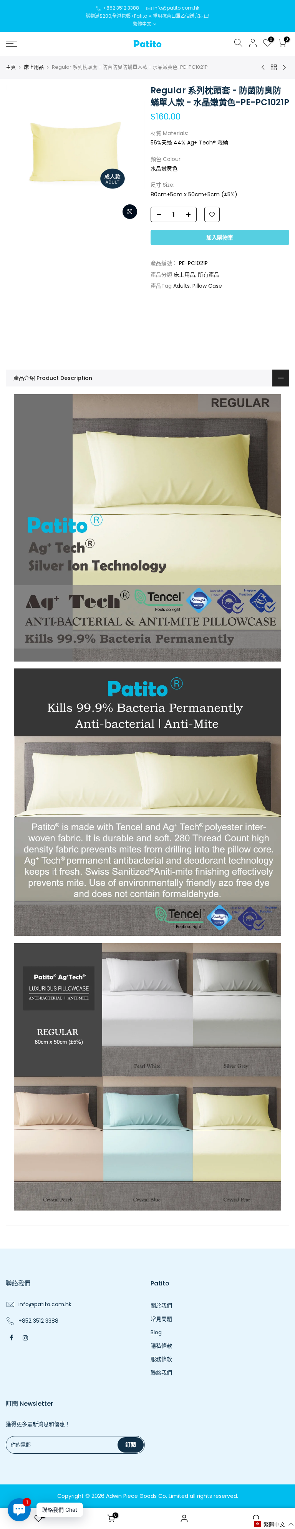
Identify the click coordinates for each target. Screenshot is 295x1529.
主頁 (11, 67)
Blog (156, 1332)
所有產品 (208, 275)
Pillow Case (207, 286)
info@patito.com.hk (176, 8)
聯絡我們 (161, 1372)
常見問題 (161, 1319)
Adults (181, 286)
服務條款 (161, 1359)
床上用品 (34, 67)
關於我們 (161, 1305)
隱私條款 (161, 1346)
